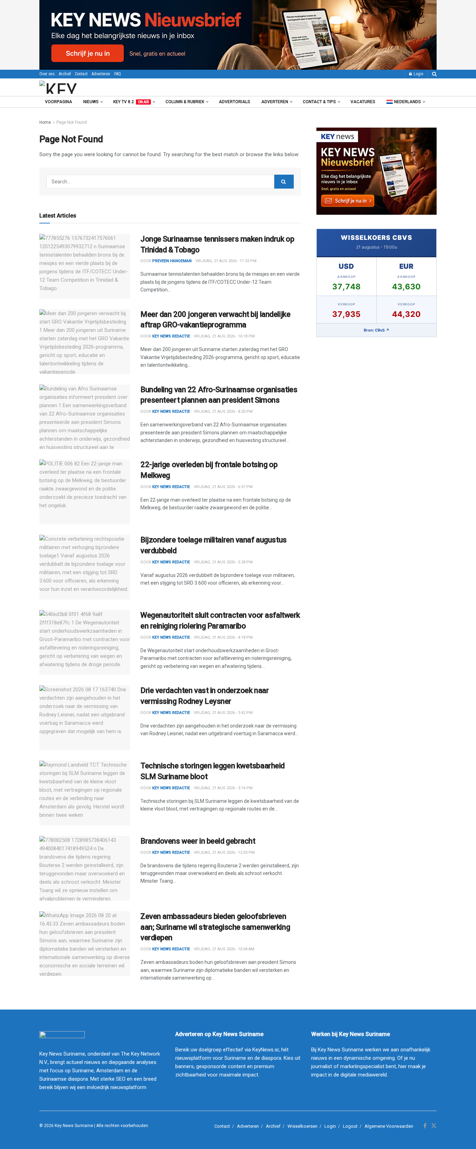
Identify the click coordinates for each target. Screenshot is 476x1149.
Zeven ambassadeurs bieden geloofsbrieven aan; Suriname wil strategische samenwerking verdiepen (215, 927)
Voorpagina (58, 101)
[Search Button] (434, 74)
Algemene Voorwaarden (388, 1126)
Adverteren (101, 73)
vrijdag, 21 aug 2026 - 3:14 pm (223, 788)
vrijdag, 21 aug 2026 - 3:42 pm (223, 712)
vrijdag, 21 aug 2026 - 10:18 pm (224, 336)
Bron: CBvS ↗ (377, 330)
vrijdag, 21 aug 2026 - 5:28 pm (223, 562)
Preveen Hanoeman (172, 261)
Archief (65, 73)
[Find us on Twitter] (434, 1126)
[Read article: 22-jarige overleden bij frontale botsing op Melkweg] (84, 491)
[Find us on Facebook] (425, 1126)
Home (45, 122)
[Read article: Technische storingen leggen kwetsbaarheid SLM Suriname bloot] (84, 793)
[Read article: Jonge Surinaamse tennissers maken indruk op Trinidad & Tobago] (84, 266)
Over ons (47, 73)
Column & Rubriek (185, 101)
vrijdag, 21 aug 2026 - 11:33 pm (225, 261)
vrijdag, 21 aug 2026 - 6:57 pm (223, 487)
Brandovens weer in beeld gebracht (197, 841)
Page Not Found (71, 122)
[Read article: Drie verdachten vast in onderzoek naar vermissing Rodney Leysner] (84, 717)
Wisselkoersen (302, 1126)
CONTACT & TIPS (319, 101)
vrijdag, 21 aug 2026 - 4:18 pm (223, 637)
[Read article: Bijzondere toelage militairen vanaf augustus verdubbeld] (84, 567)
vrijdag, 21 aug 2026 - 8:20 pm (223, 411)
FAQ (117, 73)
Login (418, 73)
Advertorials (234, 101)
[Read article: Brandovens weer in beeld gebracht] (84, 868)
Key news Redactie (171, 336)
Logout (350, 1126)
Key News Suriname (74, 1125)
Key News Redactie (171, 411)
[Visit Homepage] (77, 87)
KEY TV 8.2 (131, 101)
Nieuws (91, 101)
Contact (81, 73)
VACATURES (363, 101)
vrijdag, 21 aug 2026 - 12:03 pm (224, 852)
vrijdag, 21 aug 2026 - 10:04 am (224, 949)
